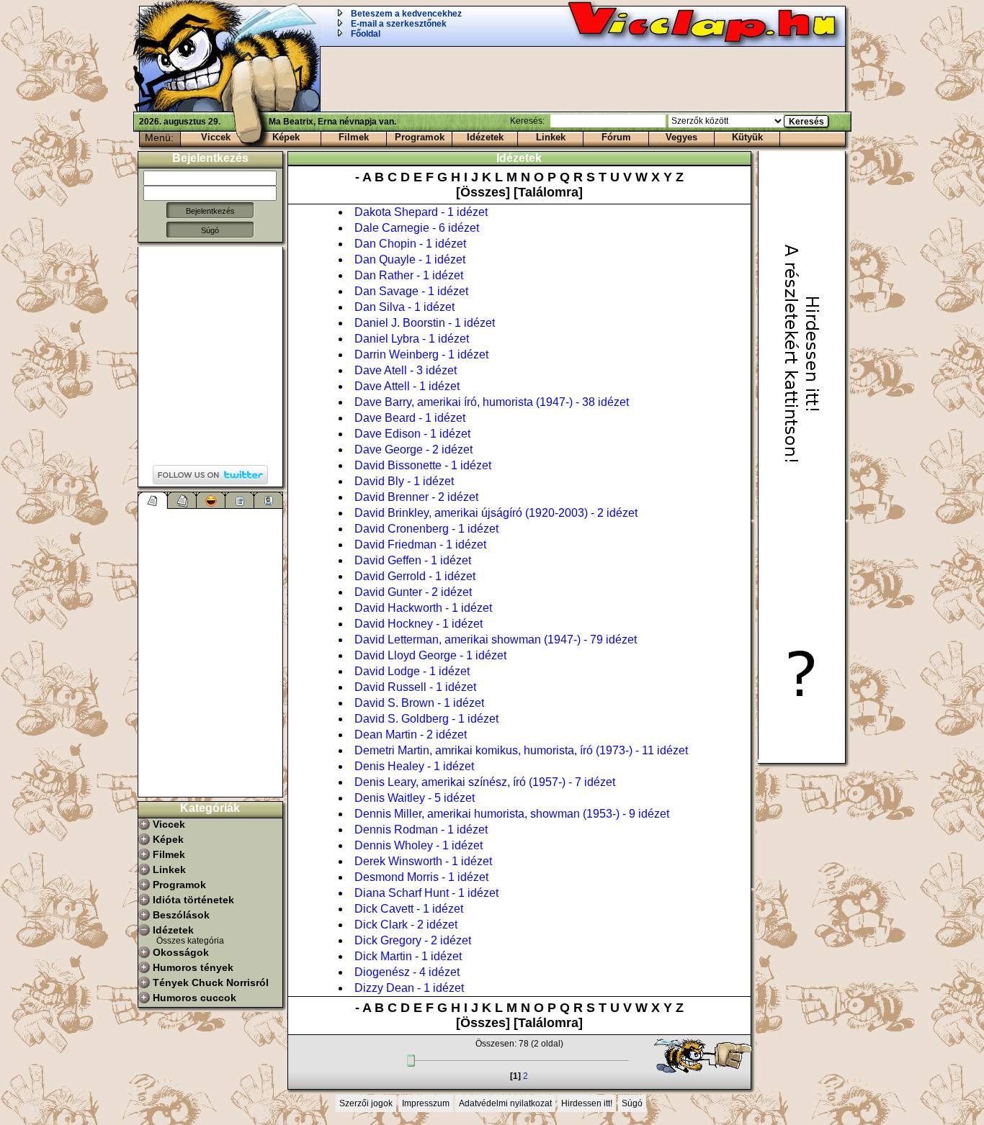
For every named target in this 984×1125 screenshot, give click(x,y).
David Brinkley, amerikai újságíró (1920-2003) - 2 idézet (496, 513)
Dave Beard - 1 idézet (409, 418)
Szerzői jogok (366, 1103)
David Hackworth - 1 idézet (423, 608)
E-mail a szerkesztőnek (399, 24)
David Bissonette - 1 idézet (422, 465)
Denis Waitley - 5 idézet (414, 798)
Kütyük (747, 137)
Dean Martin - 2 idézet (410, 734)
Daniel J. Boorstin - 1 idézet (424, 323)
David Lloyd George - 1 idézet (430, 655)
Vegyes (681, 137)
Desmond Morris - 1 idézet (421, 877)
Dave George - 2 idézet (413, 449)
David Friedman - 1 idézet (420, 544)
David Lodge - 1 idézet (412, 671)
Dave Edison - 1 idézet (412, 434)
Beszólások (181, 915)
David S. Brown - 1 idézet (419, 703)
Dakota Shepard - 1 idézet (421, 212)
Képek (286, 137)
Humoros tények (193, 967)
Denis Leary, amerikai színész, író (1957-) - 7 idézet (484, 782)
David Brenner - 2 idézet (416, 497)
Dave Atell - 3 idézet (405, 370)
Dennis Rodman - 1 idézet (421, 829)
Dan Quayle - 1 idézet (409, 259)
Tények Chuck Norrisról (211, 982)
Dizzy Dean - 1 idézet (409, 988)
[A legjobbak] (211, 500)
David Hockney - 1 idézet (418, 624)
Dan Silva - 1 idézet (404, 307)
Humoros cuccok (194, 997)
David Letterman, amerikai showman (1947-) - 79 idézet (495, 639)
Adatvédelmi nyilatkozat (505, 1103)
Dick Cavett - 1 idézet (408, 909)
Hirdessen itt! (586, 1103)
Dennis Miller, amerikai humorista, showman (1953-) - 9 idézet (511, 814)
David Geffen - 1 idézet (412, 560)
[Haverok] (268, 500)
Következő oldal (696, 1056)
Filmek (354, 137)
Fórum (616, 137)
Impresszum (425, 1103)
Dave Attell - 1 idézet (407, 386)
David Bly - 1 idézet (404, 481)
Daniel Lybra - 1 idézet (411, 339)
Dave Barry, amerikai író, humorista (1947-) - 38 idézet (491, 402)
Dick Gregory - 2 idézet (412, 940)
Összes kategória (190, 941)
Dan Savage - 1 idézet (411, 291)
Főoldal (365, 34)
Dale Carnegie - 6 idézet (416, 228)
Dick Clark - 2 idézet (405, 924)
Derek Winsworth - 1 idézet (423, 861)
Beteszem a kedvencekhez (406, 14)
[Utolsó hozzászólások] (153, 500)
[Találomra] (548, 192)
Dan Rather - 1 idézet (408, 275)
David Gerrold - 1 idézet (414, 576)
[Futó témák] (182, 500)
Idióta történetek (193, 899)
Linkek (550, 137)
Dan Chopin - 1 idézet (410, 244)
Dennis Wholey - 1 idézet (418, 845)
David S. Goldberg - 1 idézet (426, 719)
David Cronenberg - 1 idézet (426, 529)
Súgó (210, 230)
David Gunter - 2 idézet (413, 592)
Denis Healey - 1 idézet (414, 766)
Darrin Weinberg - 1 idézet (421, 354)
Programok (419, 137)
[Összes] (485, 192)
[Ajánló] (239, 500)
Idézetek (485, 137)
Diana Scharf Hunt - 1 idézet (426, 893)
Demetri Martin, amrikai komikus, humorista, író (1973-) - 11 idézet (521, 750)
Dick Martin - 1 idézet (408, 956)
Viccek (216, 137)
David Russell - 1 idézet (415, 687)
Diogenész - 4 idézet (407, 972)
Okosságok (181, 952)
